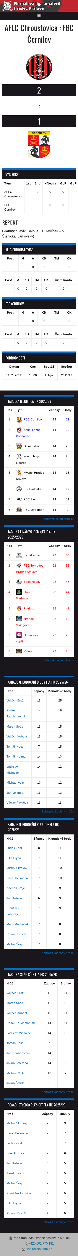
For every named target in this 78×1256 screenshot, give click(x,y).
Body (68, 410)
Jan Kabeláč (14, 898)
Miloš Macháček (17, 924)
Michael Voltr (15, 782)
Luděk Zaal (14, 848)
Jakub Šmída (15, 1083)
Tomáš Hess (14, 746)
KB (44, 258)
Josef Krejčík (15, 1173)
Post (10, 258)
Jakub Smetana (17, 1063)
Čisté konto (63, 280)
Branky (65, 983)
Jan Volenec (14, 792)
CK (69, 258)
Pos (9, 410)
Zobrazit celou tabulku (58, 518)
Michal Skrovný (16, 868)
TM (56, 258)
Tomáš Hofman (16, 756)
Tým (19, 410)
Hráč (9, 691)
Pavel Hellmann (17, 878)
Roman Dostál (16, 934)
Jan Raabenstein (18, 1053)
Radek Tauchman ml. (21, 1023)
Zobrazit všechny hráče (58, 811)
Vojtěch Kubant (16, 736)
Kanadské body (60, 691)
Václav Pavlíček (17, 802)
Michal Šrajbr (15, 944)
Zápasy (54, 410)
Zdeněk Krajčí (16, 888)
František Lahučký (19, 1193)
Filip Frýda (13, 858)
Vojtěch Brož (15, 700)
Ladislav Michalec (18, 1033)
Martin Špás (14, 726)
